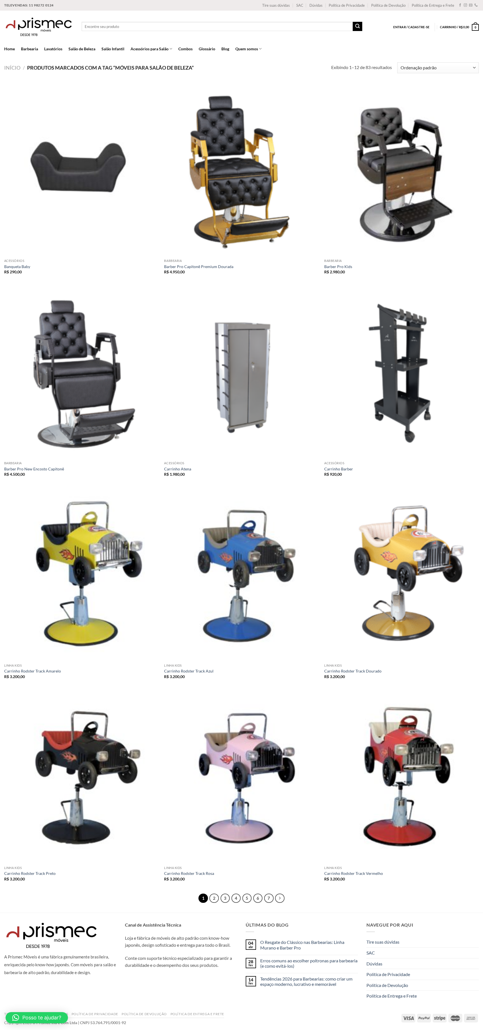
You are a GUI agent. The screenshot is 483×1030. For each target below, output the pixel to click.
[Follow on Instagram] (465, 5)
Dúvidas (316, 5)
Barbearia (29, 48)
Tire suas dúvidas (276, 5)
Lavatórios (53, 48)
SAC (299, 5)
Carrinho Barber (338, 469)
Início (12, 68)
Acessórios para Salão (150, 48)
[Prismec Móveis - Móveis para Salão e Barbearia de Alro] (38, 26)
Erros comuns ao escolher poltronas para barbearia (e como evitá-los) (308, 963)
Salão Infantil (112, 48)
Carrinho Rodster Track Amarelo (32, 671)
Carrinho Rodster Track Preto (30, 873)
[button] (37, 1017)
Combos (185, 48)
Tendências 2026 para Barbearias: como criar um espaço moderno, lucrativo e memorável (306, 981)
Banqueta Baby (17, 266)
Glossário (207, 48)
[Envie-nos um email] (470, 5)
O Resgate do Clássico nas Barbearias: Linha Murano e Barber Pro (302, 944)
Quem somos (246, 48)
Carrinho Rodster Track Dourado (353, 671)
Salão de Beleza (81, 48)
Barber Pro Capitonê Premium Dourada (198, 266)
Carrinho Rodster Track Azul (189, 671)
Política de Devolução (388, 5)
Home (9, 48)
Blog (225, 48)
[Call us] (476, 5)
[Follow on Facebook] (460, 5)
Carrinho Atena (177, 469)
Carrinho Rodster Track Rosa (189, 873)
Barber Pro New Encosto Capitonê (34, 469)
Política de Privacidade (347, 5)
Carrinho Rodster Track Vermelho (353, 873)
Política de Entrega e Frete (433, 5)
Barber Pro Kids (338, 266)
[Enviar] (357, 26)
